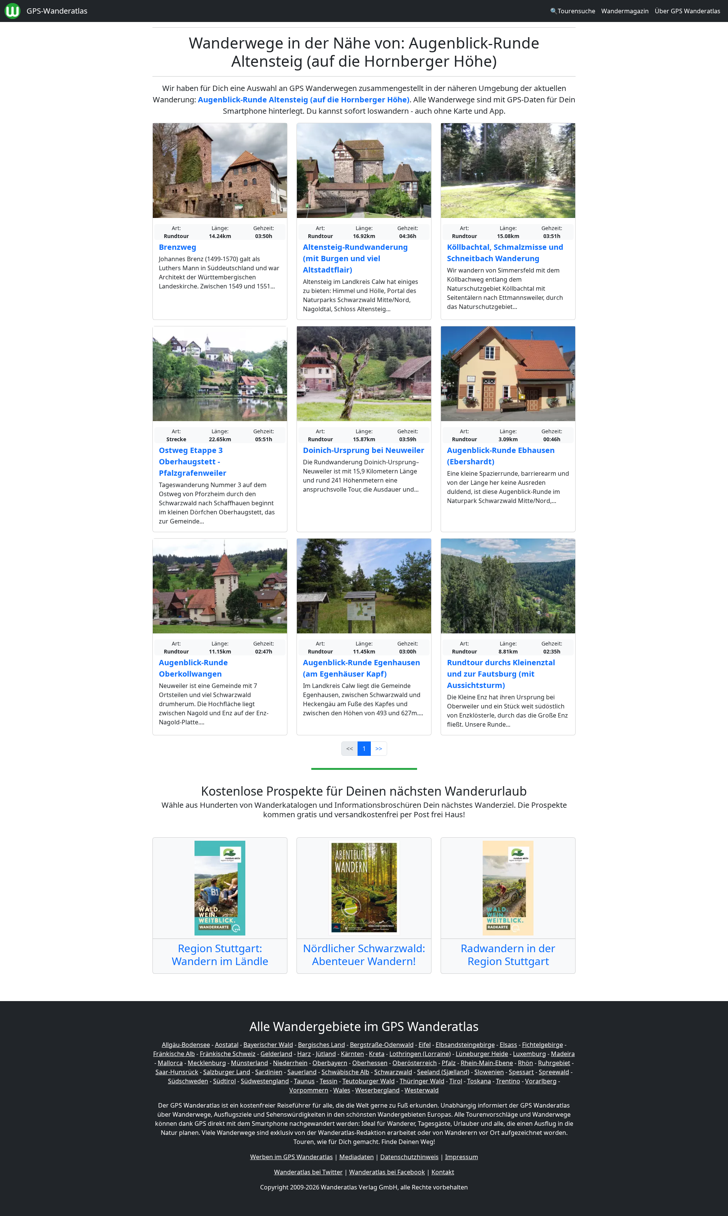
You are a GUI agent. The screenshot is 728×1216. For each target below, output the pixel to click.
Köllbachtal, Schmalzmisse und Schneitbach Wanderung (505, 252)
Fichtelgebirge (542, 1044)
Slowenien (489, 1072)
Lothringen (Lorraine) (420, 1054)
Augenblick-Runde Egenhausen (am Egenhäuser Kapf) (361, 668)
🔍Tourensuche (572, 11)
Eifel (425, 1044)
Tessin (328, 1081)
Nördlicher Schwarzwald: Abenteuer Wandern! (364, 954)
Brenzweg (177, 247)
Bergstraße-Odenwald (382, 1044)
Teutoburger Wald (368, 1081)
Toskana (479, 1081)
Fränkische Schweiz (228, 1054)
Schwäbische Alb (345, 1072)
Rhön (525, 1063)
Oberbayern (329, 1063)
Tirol (455, 1081)
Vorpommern (308, 1090)
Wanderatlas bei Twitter (308, 1172)
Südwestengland (265, 1081)
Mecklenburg (207, 1063)
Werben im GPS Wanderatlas (291, 1157)
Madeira (563, 1054)
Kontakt (442, 1172)
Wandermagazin (625, 11)
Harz (304, 1054)
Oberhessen (370, 1063)
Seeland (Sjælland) (443, 1072)
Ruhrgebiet (554, 1063)
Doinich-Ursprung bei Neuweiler (363, 450)
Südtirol (224, 1081)
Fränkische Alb (174, 1054)
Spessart (521, 1072)
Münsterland (249, 1063)
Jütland (326, 1054)
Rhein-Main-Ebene (487, 1063)
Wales (341, 1090)
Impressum (461, 1157)
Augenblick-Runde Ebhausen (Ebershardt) (501, 456)
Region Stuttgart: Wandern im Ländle (220, 954)
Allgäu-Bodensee (186, 1044)
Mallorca (170, 1063)
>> (378, 748)
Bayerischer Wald (268, 1044)
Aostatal (226, 1044)
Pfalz (449, 1063)
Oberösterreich (414, 1063)
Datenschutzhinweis (409, 1157)
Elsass (508, 1044)
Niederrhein (290, 1063)
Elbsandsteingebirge (465, 1044)
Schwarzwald (393, 1072)
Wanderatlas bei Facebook (387, 1172)
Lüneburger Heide (482, 1054)
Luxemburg (529, 1054)
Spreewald (554, 1072)
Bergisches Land (321, 1044)
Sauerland (302, 1072)
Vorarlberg (541, 1081)
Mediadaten (356, 1157)
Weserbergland (377, 1090)
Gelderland (276, 1054)
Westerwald (422, 1090)
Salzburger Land (226, 1072)
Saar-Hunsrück (176, 1072)
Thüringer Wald (422, 1081)
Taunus (304, 1081)
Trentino (508, 1081)
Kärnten (352, 1054)
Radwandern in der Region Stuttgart (508, 954)
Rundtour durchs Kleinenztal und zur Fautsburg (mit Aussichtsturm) (501, 673)
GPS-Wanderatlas (57, 11)
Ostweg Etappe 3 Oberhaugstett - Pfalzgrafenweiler (192, 461)
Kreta (376, 1054)
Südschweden (188, 1081)
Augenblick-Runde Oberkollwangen (193, 668)
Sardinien (268, 1072)
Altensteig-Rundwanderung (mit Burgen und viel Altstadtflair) (355, 258)
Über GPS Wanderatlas (687, 11)
